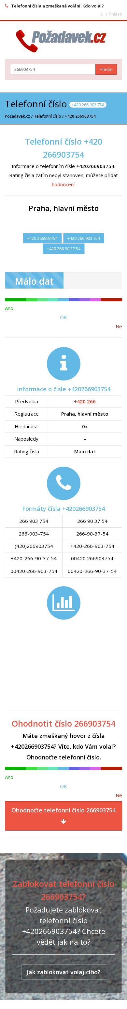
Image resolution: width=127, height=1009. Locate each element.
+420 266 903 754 (83, 238)
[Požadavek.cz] (64, 41)
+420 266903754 (42, 238)
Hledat (106, 69)
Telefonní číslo (47, 116)
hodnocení (63, 184)
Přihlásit (114, 14)
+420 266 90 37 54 (63, 249)
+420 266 (85, 401)
